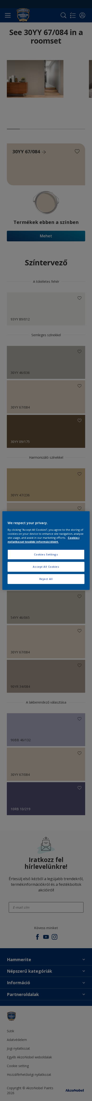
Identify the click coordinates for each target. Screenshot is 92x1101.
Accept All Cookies (46, 566)
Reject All (46, 579)
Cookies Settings (46, 554)
